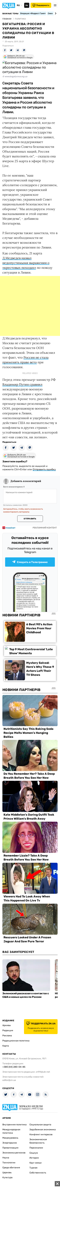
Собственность (37, 1172)
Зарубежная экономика (42, 1129)
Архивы (6, 1025)
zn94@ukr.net (43, 1071)
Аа (26, 5)
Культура (7, 1177)
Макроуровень (10, 1137)
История (34, 1157)
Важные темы (10, 13)
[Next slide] (55, 13)
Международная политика (11, 1131)
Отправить (30, 519)
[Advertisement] (30, 306)
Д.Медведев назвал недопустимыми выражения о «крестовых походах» (25, 263)
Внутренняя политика (14, 1124)
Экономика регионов (13, 1152)
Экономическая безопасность (38, 1141)
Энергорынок (9, 1142)
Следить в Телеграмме (32, 562)
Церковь (7, 1172)
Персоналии (36, 1147)
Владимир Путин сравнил (22, 384)
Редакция (7, 1030)
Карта (5, 1045)
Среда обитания (11, 1167)
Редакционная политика (15, 1040)
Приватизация (10, 1147)
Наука (5, 1157)
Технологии (8, 1162)
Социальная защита (40, 1124)
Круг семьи (35, 1162)
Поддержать (42, 5)
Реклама (7, 1035)
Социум (33, 1153)
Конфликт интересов (40, 1134)
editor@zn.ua (9, 1080)
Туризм (33, 1167)
